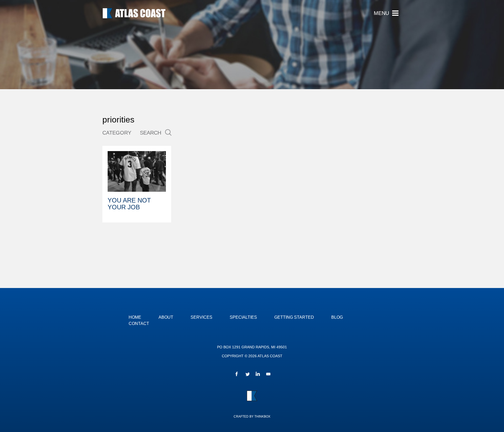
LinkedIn (257, 375)
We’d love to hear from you (267, 375)
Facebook (236, 375)
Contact (139, 323)
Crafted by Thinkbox (252, 416)
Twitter (246, 375)
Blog (337, 317)
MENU (381, 13)
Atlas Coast (133, 13)
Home (135, 317)
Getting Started (294, 317)
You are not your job (129, 204)
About (166, 317)
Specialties (243, 317)
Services (201, 317)
